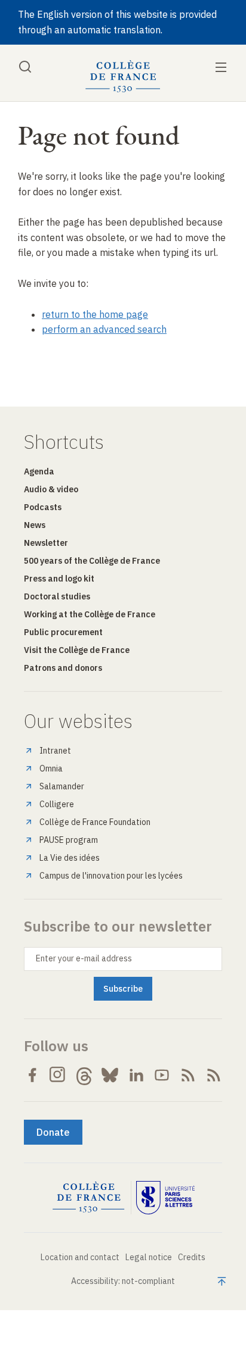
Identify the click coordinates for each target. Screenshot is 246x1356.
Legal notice (148, 1257)
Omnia (51, 768)
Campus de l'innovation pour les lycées (111, 875)
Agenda (39, 471)
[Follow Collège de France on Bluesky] (110, 1075)
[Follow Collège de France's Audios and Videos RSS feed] (213, 1075)
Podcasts (42, 507)
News (34, 525)
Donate (53, 1132)
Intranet (55, 750)
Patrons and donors (63, 668)
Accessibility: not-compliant (123, 1281)
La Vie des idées (69, 857)
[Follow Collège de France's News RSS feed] (188, 1075)
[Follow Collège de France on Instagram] (58, 1075)
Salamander (61, 786)
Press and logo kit (59, 578)
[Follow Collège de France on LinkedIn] (136, 1075)
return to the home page (95, 314)
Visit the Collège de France (77, 650)
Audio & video (51, 489)
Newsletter (46, 543)
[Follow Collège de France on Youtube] (161, 1075)
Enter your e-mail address (84, 958)
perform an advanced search (104, 329)
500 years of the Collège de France (92, 560)
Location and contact (80, 1257)
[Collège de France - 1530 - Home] (123, 76)
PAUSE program (68, 840)
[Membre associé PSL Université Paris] (165, 1197)
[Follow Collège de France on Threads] (84, 1075)
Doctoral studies (57, 596)
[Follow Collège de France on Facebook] (32, 1075)
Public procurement (63, 632)
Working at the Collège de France (89, 614)
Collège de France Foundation (94, 822)
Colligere (56, 804)
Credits (191, 1257)
